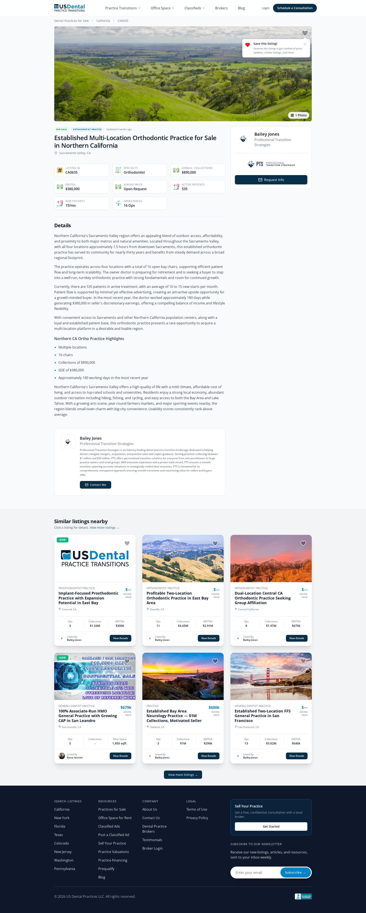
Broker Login (152, 848)
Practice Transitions (121, 8)
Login (266, 8)
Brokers (221, 8)
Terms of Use (196, 809)
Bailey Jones (266, 134)
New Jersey (63, 851)
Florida (59, 826)
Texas (58, 834)
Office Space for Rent (115, 817)
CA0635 (123, 21)
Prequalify (106, 868)
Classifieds (192, 8)
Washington (63, 860)
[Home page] (69, 8)
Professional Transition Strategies (272, 142)
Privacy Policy (197, 817)
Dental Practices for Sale (71, 21)
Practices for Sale (112, 809)
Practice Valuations (113, 851)
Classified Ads (109, 826)
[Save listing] (305, 33)
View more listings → (104, 527)
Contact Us (151, 817)
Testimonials (152, 840)
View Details (120, 638)
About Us (149, 809)
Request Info (274, 179)
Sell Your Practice (112, 843)
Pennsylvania (64, 868)
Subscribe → (295, 872)
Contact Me (98, 485)
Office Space (161, 8)
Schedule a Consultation (295, 8)
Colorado (61, 843)
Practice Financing (112, 860)
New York (61, 817)
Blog (241, 8)
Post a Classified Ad (113, 834)
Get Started (271, 826)
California (103, 21)
